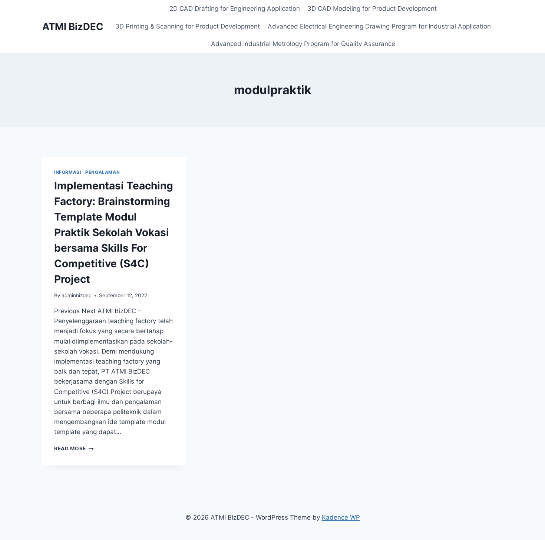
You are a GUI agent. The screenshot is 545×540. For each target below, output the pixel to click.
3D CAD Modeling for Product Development (372, 8)
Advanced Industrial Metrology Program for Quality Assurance (303, 43)
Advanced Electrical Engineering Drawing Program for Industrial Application (379, 26)
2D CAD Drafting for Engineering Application (234, 8)
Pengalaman (102, 172)
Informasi (67, 172)
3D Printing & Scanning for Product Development (187, 26)
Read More (74, 448)
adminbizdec (77, 295)
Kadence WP (341, 517)
